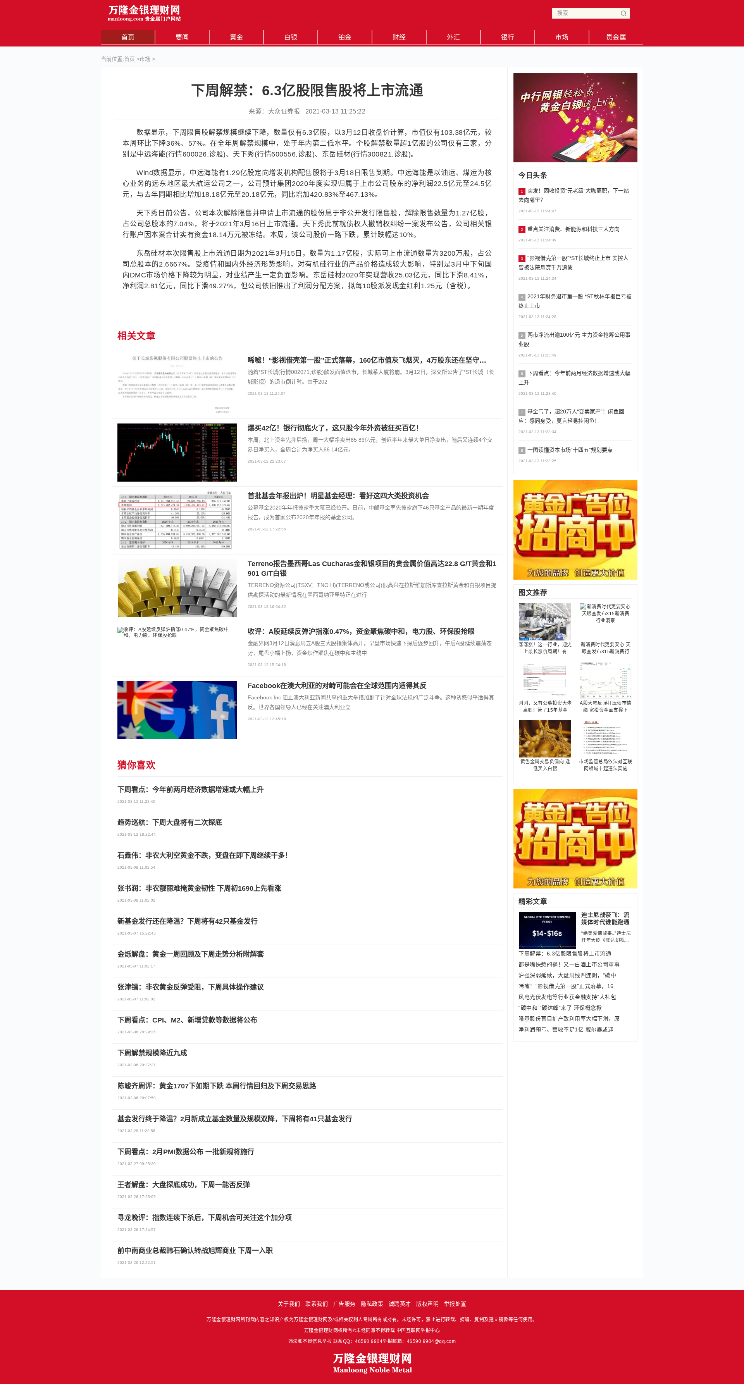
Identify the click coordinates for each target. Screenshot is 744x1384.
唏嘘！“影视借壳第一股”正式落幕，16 (566, 986)
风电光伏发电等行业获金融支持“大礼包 (567, 997)
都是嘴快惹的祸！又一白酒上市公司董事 (569, 964)
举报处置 (455, 1304)
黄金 (236, 37)
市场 (562, 37)
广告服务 (344, 1304)
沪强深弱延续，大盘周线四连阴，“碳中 (567, 975)
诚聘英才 (400, 1304)
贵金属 (616, 37)
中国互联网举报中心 (418, 1330)
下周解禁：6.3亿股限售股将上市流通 (564, 953)
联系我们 (316, 1304)
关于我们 (289, 1304)
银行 (508, 37)
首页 (128, 37)
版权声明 (427, 1304)
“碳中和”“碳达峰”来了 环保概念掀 (560, 1008)
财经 (399, 37)
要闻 (182, 37)
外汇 (453, 37)
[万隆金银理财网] (145, 11)
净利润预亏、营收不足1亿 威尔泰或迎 (565, 1029)
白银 (291, 37)
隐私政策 (372, 1304)
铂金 (345, 37)
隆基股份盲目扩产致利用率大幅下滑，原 (569, 1019)
